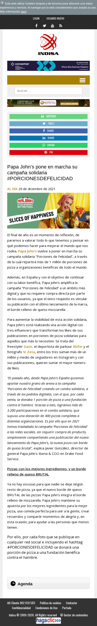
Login (36, 18)
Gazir (28, 346)
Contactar (71, 603)
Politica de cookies (50, 603)
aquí (23, 11)
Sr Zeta (29, 352)
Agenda (25, 584)
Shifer (78, 346)
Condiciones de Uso (46, 608)
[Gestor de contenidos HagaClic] (48, 620)
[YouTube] (52, 25)
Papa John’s (27, 251)
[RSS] (60, 25)
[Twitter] (44, 25)
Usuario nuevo (55, 18)
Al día (12, 189)
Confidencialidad (21, 608)
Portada (66, 608)
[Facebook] (36, 25)
